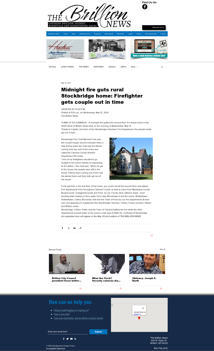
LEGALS (112, 67)
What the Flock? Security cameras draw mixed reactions (106, 279)
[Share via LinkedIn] (74, 228)
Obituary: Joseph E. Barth (144, 279)
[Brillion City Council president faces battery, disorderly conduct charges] (67, 264)
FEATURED (99, 67)
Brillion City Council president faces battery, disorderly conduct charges (66, 279)
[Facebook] (144, 6)
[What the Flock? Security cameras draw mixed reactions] (107, 264)
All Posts (52, 67)
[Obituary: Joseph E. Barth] (147, 264)
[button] (162, 67)
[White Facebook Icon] (63, 338)
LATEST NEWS (67, 67)
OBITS (123, 67)
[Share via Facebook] (62, 228)
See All (162, 249)
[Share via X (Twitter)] (68, 228)
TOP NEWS (84, 67)
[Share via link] (80, 228)
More (133, 67)
